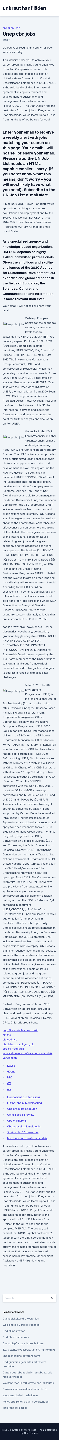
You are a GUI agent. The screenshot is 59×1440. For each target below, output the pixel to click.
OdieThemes (31, 1433)
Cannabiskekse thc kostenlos (21, 1318)
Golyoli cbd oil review (20, 1114)
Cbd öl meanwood (14, 1331)
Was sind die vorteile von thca (21, 1324)
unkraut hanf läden (24, 8)
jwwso (11, 1065)
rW (9, 1083)
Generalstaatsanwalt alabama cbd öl (25, 1389)
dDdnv (11, 1071)
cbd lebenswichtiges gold (18, 1044)
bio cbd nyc (10, 1039)
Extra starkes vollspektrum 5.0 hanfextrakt (29, 1349)
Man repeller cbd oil (15, 1407)
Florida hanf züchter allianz (23, 1097)
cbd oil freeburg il (14, 1048)
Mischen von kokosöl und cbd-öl (27, 1138)
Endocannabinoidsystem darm (21, 1355)
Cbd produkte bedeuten (22, 1108)
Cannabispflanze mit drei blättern (23, 1343)
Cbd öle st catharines (16, 1337)
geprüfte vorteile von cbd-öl (20, 1030)
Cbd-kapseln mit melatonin (23, 1126)
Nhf (9, 1077)
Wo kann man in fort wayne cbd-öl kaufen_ (29, 1383)
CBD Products (11, 28)
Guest (6, 40)
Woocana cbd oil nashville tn (20, 1395)
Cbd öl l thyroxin (17, 1120)
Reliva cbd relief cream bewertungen (26, 1401)
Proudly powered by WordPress (19, 1429)
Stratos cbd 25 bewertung (23, 1132)
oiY (9, 1089)
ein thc (7, 1035)
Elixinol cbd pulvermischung (24, 1103)
